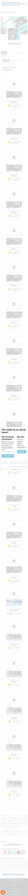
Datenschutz (13, 463)
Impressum (5, 463)
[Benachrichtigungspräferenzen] (3, 892)
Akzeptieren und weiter (8, 456)
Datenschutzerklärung (8, 452)
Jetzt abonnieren (21, 451)
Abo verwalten (22, 463)
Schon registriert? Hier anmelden (17, 466)
